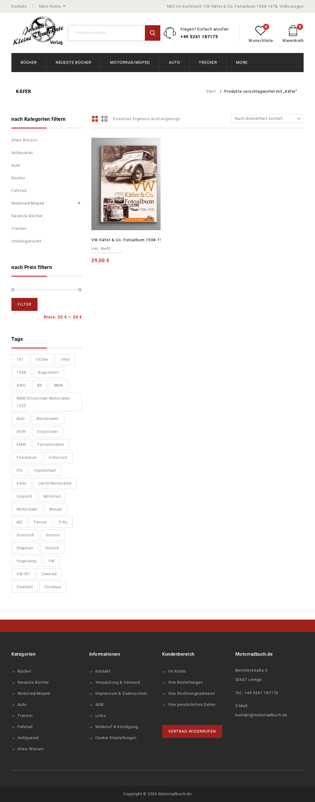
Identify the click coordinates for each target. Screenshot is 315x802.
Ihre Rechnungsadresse (191, 693)
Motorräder (27, 509)
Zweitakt (25, 587)
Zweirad (49, 574)
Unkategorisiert (26, 241)
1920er (42, 359)
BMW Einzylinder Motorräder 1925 (43, 402)
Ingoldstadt (45, 470)
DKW (21, 431)
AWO (21, 385)
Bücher (29, 62)
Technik (52, 548)
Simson (53, 535)
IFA (19, 470)
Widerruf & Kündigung (116, 726)
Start (211, 91)
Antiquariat (22, 152)
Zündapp (52, 587)
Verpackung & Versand (117, 682)
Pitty (63, 522)
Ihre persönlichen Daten (191, 704)
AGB (99, 704)
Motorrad (52, 496)
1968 (21, 372)
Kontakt (19, 6)
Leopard (24, 496)
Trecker (208, 62)
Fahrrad (18, 190)
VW (51, 561)
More (242, 62)
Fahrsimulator (51, 444)
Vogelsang (27, 561)
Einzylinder (47, 431)
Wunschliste (261, 40)
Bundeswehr (48, 419)
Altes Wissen (24, 140)
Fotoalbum (27, 457)
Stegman (25, 548)
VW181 (23, 574)
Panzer (40, 522)
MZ (19, 522)
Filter (24, 304)
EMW (21, 444)
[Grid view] (95, 119)
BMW (58, 385)
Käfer (22, 483)
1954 (65, 359)
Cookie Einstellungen (116, 737)
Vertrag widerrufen (192, 731)
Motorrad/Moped (130, 62)
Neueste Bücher (73, 62)
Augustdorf (48, 372)
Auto (174, 62)
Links (100, 715)
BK (39, 385)
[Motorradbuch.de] (38, 30)
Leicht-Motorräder (55, 483)
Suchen (152, 33)
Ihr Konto (177, 671)
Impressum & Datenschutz (121, 693)
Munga (55, 509)
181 (20, 359)
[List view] (104, 119)
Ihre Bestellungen (185, 682)
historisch (58, 457)
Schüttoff (25, 535)
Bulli (21, 419)
